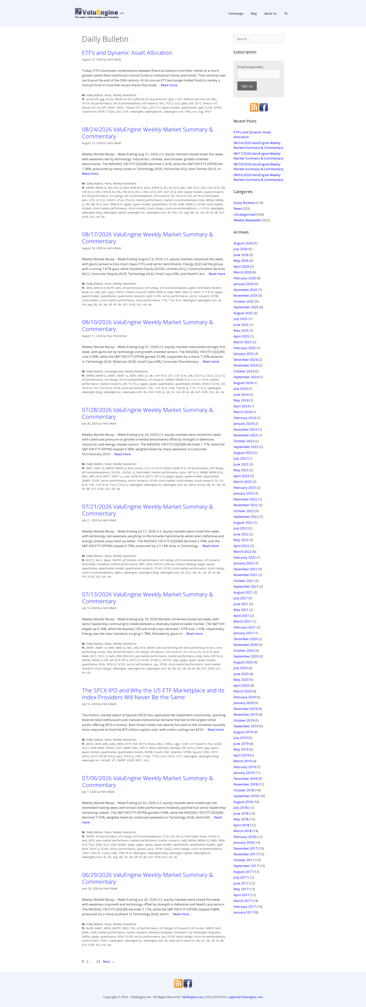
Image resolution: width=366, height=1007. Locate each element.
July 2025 (241, 319)
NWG (213, 840)
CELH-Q (199, 375)
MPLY (143, 748)
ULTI (179, 756)
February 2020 (245, 697)
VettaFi (105, 760)
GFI (190, 196)
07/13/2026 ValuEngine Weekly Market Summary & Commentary (147, 597)
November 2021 (246, 575)
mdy (201, 200)
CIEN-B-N (108, 192)
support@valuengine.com (245, 997)
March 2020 (243, 691)
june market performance (112, 840)
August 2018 (243, 802)
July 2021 (241, 598)
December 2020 (245, 639)
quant (153, 384)
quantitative (189, 107)
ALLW (109, 99)
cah (150, 375)
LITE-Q (100, 200)
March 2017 (243, 900)
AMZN (110, 468)
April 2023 (241, 476)
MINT (111, 107)
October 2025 (244, 301)
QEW (99, 844)
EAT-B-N (170, 192)
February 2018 (245, 837)
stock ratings (155, 208)
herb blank (212, 196)
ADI (110, 187)
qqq (175, 660)
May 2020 (241, 679)
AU (165, 187)
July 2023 (241, 458)
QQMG (122, 844)
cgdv (171, 99)
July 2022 (241, 528)
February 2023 (245, 487)
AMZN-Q (121, 468)
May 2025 (241, 330)
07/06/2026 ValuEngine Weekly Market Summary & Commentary (147, 781)
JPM (118, 656)
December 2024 (245, 359)
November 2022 (246, 505)
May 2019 (241, 749)
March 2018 (243, 831)
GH (185, 652)
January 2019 (244, 772)
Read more (169, 85)
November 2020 (246, 644)
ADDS (90, 744)
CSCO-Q (219, 375)
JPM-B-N (128, 656)
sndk (181, 204)
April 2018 (241, 825)
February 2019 (245, 767)
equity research (213, 192)
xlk (216, 212)
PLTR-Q (134, 384)
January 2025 (244, 353)
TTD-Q (201, 388)
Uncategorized (113, 371)
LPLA (120, 200)
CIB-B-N (87, 192)
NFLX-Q (135, 660)
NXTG (190, 748)
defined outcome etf (196, 99)
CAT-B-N (180, 375)
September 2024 (246, 377)
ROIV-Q (111, 664)
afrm (147, 187)
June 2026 (241, 255)
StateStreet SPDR (93, 111)
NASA (152, 748)
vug (201, 111)
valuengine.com (173, 111)
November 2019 (246, 714)
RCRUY (206, 384)
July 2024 (241, 388)
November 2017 (246, 854)
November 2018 (246, 784)
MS (88, 204)
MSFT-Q (117, 476)
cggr (177, 744)
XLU (92, 216)
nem (105, 204)
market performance (149, 200)
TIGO (85, 853)
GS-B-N (207, 652)
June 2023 (241, 464)
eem (180, 192)
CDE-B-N (213, 187)
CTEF (178, 99)
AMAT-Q (122, 375)
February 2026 (245, 278)
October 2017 (244, 860)
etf (84, 196)
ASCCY (90, 560)
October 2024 (244, 371)
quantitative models (188, 384)
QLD (106, 844)
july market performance (151, 656)
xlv (98, 216)
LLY (193, 379)
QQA (113, 844)
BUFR (110, 288)
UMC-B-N (125, 853)
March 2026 (243, 272)
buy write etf (158, 99)
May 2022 (241, 540)
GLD (177, 103)
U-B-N (205, 208)
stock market (90, 300)
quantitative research (131, 296)
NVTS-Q (159, 476)
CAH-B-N (160, 375)
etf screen (197, 928)
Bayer (107, 560)
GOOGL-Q (128, 472)
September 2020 (246, 656)
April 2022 (241, 546)
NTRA (145, 660)
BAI (135, 744)
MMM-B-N (216, 472)
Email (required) (250, 67)
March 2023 (243, 481)
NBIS (177, 292)
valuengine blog (92, 212)
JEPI (104, 107)
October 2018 (244, 790)
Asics (99, 560)
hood (203, 836)
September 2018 (246, 796)
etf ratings (116, 196)
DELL (138, 192)
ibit (191, 103)
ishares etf (88, 107)
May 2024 (241, 400)
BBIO (125, 928)
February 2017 (245, 906)
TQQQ (110, 111)
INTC (93, 656)
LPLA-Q (129, 200)
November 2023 (246, 435)
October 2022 (244, 511)
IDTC (198, 103)
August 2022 (243, 522)
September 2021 (246, 586)
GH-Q (192, 652)
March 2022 (243, 551)
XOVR (130, 760)
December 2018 (245, 778)
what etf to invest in (181, 940)
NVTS (149, 476)
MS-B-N (96, 204)
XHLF (208, 111)
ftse (210, 744)
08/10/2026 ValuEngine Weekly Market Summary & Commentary (147, 325)
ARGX (107, 928)
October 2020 (244, 650)
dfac (214, 99)
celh (190, 375)
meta (182, 472)
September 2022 (246, 516)
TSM (171, 388)
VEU (174, 212)
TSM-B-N (182, 388)
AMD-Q (142, 375)
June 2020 (241, 674)
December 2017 (245, 848)
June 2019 (241, 743)
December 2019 (245, 709)
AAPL (89, 468)
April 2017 (241, 895)
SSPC (138, 756)
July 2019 (241, 738)
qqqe (131, 844)
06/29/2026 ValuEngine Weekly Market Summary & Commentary (147, 878)
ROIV (102, 664)
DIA (109, 652)
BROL (169, 744)
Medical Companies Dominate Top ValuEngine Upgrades (185, 932)
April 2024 (241, 406)
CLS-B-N (156, 468)
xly (103, 216)
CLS (146, 468)
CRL (132, 928)
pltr (125, 384)
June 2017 (241, 883)
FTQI (166, 836)
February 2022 (245, 557)
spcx (119, 756)
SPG (96, 388)
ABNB (90, 187)
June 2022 (241, 534)
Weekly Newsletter (125, 95)
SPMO (218, 107)
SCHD (208, 107)
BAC (183, 187)
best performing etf (169, 647)
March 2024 (243, 412)
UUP (125, 111)
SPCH (93, 756)
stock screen (90, 940)
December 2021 (245, 569)
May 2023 (241, 470)
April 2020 (241, 685)
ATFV (128, 744)
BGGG (152, 744)
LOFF (118, 748)
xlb (192, 212)
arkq (112, 744)
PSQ (91, 844)
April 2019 (241, 755)
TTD (192, 388)
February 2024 (245, 418)
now (127, 476)
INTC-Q (103, 656)
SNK (166, 752)
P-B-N (209, 292)
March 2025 (243, 342)
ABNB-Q (100, 187)
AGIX (98, 744)
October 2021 (244, 580)
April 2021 (241, 615)
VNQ (188, 111)
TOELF (104, 940)
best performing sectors (199, 647)
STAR (146, 756)
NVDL (120, 107)
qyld (200, 107)
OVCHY (158, 564)
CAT (170, 375)
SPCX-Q (129, 756)
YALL (146, 760)
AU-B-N (174, 187)
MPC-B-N (95, 476)
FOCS (169, 103)
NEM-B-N (116, 204)
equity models (193, 192)
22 (98, 961)
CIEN (97, 192)
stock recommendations (180, 208)
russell (158, 752)
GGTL (85, 748)
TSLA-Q (123, 485)
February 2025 (245, 348)
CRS (118, 192)
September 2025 (246, 307)
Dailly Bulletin (94, 95)
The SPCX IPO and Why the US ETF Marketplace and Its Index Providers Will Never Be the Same (153, 693)
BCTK (142, 744)
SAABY (86, 480)
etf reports (157, 652)
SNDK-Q (190, 204)
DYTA (85, 103)
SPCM (102, 756)
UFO (163, 756)
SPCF (214, 752)
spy (156, 664)
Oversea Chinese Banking (180, 564)
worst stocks (197, 485)
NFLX (125, 660)
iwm (84, 200)
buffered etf (140, 99)
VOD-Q (160, 392)
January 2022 (244, 563)
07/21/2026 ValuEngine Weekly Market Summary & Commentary (147, 510)
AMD (133, 375)
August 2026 (243, 243)
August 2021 (243, 592)
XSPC (138, 760)
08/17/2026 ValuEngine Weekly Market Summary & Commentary (147, 237)
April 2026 (241, 266)
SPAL (206, 752)
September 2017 (246, 866)
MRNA (210, 200)
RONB (148, 752)
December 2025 (245, 290)
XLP (221, 212)
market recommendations (180, 200)
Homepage (235, 13)
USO (118, 111)
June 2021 (241, 604)
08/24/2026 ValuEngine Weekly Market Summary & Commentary (147, 132)
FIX (172, 196)
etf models (129, 560)
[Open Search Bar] (286, 13)
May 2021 (241, 609)
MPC (85, 476)
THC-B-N (175, 300)
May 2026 (241, 260)
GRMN (169, 379)
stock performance (148, 300)
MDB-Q (161, 292)
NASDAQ (163, 748)
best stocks (135, 468)
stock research (204, 480)
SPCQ (111, 756)
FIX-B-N (181, 196)
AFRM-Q (157, 187)
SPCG (85, 756)
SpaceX (197, 752)
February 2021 (245, 627)
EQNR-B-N (179, 468)
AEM (126, 187)
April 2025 (241, 336)
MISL (135, 748)
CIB (222, 187)
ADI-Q (118, 187)
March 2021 (243, 621)
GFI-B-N (198, 196)
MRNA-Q (97, 660)
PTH (158, 107)
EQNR (167, 468)
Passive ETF (133, 107)
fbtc (162, 103)
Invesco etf (210, 103)
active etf (92, 99)
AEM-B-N (136, 187)
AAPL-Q (99, 468)
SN (223, 384)
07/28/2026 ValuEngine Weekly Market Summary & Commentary (147, 413)
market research (136, 292)
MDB (151, 292)
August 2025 (243, 313)
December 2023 (245, 429)
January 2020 (244, 703)
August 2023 (243, 452)
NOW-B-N (137, 476)
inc (92, 292)
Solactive (176, 752)
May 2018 (241, 819)
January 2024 (244, 423)
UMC (114, 853)
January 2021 (244, 633)
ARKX (120, 744)
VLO (188, 572)
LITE (91, 200)
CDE (203, 187)
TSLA (112, 485)
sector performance (175, 296)
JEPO (92, 840)
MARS (127, 748)
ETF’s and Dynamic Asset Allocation (127, 52)
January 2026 (244, 284)
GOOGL (116, 472)
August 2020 (243, 662)
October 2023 (244, 441)
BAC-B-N (193, 187)
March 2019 (243, 761)
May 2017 (241, 889)
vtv (180, 212)
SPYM (201, 204)
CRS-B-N (127, 192)
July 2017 (241, 877)
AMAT (112, 375)
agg (102, 99)
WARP (121, 760)
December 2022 (245, 499)
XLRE (85, 216)
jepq (111, 292)
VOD (151, 392)
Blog (254, 13)
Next (108, 961)
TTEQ (155, 756)
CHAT (185, 744)
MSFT (107, 476)
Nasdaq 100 (177, 748)
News (108, 95)
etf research (150, 103)
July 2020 (241, 668)
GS (199, 652)
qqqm (128, 204)
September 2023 (246, 447)
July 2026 (241, 249)
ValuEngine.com (192, 997)
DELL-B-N (149, 192)
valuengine (136, 111)
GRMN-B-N (182, 379)
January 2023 (244, 493)
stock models (136, 208)
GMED (209, 928)
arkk (105, 744)
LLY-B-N (202, 379)
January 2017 (244, 912)
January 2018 (244, 842)
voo (194, 111)
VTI (114, 760)
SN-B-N (87, 388)
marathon (103, 564)
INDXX (110, 748)
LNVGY (110, 200)
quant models (171, 107)
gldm (184, 103)
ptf (151, 107)
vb (168, 212)
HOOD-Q (213, 836)
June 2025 (241, 324)
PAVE (199, 748)
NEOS (197, 292)
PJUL (145, 107)
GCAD (218, 744)
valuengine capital (114, 212)
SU (216, 480)
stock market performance (110, 208)
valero (118, 572)
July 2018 (241, 807)
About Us (270, 13)
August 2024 (243, 383)
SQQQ (168, 849)
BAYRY (117, 560)
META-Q (193, 472)
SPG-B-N (106, 388)
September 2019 (246, 726)
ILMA (93, 932)
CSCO (209, 375)
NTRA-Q (155, 660)
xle (202, 212)
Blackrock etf (123, 99)
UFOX (171, 756)
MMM (203, 472)
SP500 (187, 752)
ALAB (89, 928)
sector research (199, 296)
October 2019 (244, 720)
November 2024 (246, 365)
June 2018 (241, 813)
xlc (197, 212)
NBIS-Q (187, 292)
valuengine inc (153, 111)
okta (149, 564)
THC (164, 300)
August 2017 (243, 871)
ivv (98, 107)
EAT (160, 192)
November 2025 (246, 295)
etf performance (101, 103)
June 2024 (241, 394)
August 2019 (243, 732)
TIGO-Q (95, 853)
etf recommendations (127, 103)
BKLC (160, 744)
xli (211, 212)
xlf (207, 212)
